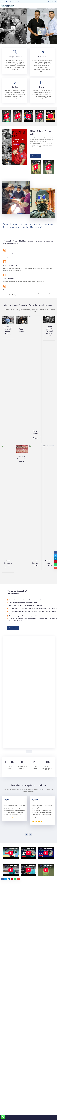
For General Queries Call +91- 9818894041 (23, 32)
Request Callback (8, 32)
